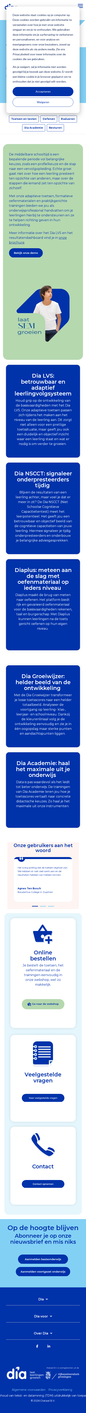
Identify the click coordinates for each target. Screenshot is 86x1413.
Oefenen (49, 118)
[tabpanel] (43, 879)
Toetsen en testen (24, 118)
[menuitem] (30, 1389)
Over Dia (41, 1333)
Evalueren (68, 118)
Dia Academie (33, 127)
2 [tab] (42, 908)
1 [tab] (34, 908)
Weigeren (43, 102)
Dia (41, 1299)
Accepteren (43, 91)
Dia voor (41, 1316)
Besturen (55, 127)
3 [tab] (50, 908)
